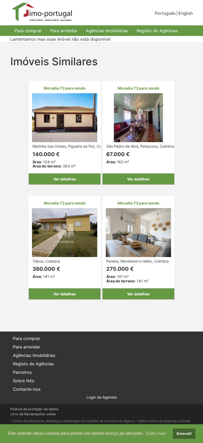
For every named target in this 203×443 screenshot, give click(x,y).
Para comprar (28, 30)
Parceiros (22, 372)
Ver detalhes (64, 179)
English (185, 13)
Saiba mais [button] (155, 433)
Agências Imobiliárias (107, 30)
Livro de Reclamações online (33, 414)
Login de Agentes (101, 397)
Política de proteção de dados (34, 409)
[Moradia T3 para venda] (64, 117)
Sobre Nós (23, 380)
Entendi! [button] (184, 433)
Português (165, 13)
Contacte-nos (26, 389)
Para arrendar (63, 30)
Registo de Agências (157, 30)
